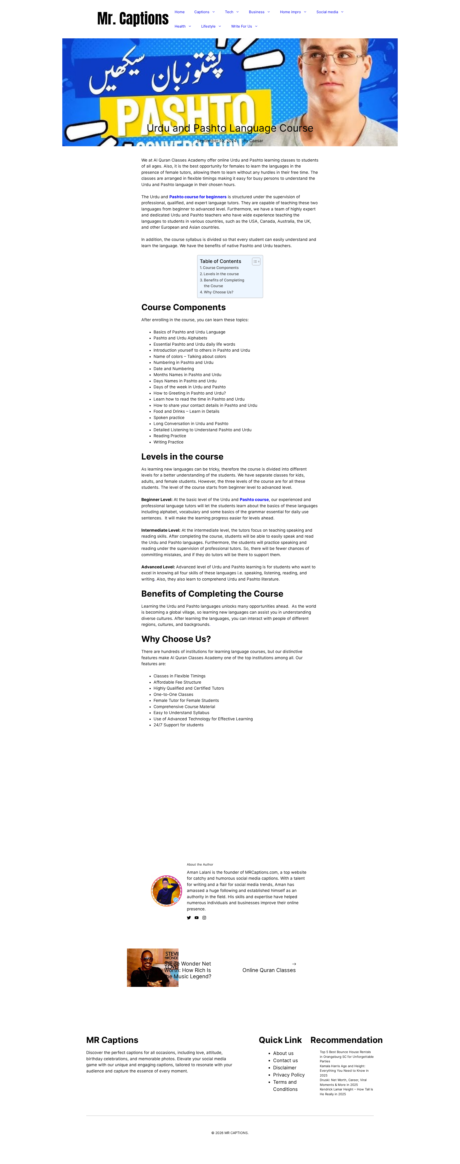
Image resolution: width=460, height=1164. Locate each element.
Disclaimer (284, 1068)
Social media (327, 12)
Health (180, 26)
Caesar (256, 140)
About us (283, 1053)
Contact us (285, 1060)
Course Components (221, 267)
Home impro (290, 12)
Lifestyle (208, 26)
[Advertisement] (230, 109)
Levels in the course (221, 274)
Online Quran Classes (269, 970)
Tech (229, 12)
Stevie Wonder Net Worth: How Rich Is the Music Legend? (187, 969)
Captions (201, 12)
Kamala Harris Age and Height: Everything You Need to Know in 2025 (344, 1070)
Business (256, 12)
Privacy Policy (289, 1075)
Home (180, 12)
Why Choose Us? (218, 292)
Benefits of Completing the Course (224, 283)
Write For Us (241, 26)
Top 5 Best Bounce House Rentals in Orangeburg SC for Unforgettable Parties (347, 1056)
